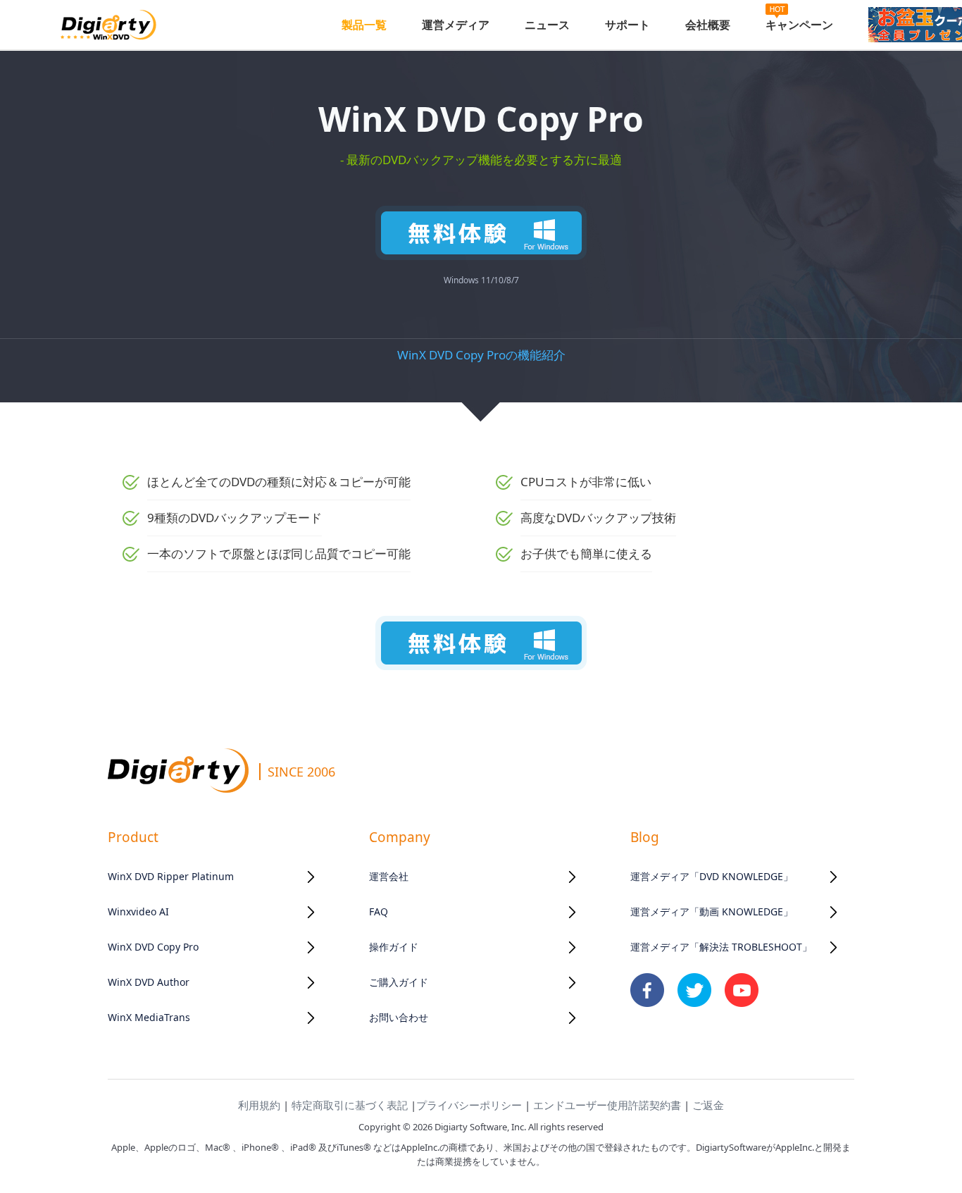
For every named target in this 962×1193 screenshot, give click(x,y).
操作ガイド (393, 946)
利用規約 (259, 1105)
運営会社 (388, 876)
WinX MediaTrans (149, 1017)
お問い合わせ (398, 1017)
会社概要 (707, 24)
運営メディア (455, 24)
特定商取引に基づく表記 (350, 1105)
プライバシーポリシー (469, 1105)
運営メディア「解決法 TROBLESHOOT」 (721, 946)
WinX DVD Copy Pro (153, 946)
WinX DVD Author (148, 982)
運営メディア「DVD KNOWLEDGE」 (711, 876)
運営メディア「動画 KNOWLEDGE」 (711, 911)
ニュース (547, 24)
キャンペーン (799, 24)
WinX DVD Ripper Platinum (171, 876)
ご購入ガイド (398, 982)
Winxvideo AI (138, 911)
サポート (627, 24)
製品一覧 (364, 24)
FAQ (378, 911)
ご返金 (708, 1105)
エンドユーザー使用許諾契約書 (607, 1105)
